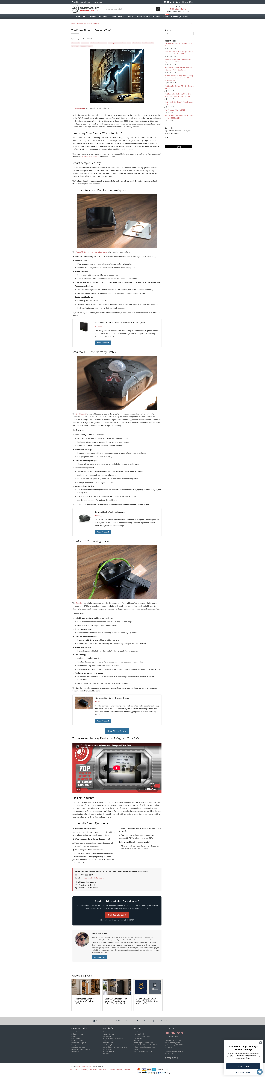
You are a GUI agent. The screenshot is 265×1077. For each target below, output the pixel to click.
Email (167, 137)
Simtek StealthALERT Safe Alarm (110, 512)
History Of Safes (108, 1041)
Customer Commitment (142, 1036)
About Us (137, 1032)
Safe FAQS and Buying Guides (112, 1038)
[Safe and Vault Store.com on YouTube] (165, 2)
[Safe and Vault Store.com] (85, 9)
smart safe (75, 46)
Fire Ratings (106, 1036)
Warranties (75, 1051)
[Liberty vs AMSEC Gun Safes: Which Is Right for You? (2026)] (148, 987)
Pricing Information (78, 1045)
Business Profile (139, 1034)
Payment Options (77, 1041)
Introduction (138, 1038)
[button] (260, 1072)
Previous (187, 23)
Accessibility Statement (123, 1070)
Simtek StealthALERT (147, 43)
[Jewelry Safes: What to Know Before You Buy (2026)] (86, 987)
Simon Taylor (136, 43)
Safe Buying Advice (109, 1045)
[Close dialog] (260, 1042)
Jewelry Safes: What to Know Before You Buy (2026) (84, 1001)
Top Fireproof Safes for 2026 (175, 110)
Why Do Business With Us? (143, 1051)
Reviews (136, 1049)
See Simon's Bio (99, 957)
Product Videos (107, 1043)
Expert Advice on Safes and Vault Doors (88, 23)
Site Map (105, 1054)
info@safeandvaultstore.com (92, 878)
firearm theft (75, 43)
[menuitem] (81, 16)
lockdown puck (102, 43)
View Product (103, 343)
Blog (103, 1032)
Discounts (74, 1036)
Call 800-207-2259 (117, 914)
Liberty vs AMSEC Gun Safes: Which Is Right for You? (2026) (147, 1001)
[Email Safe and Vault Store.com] (175, 1058)
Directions (168, 1047)
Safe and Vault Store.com (84, 1066)
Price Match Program (78, 1043)
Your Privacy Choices (95, 1070)
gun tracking (85, 43)
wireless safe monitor (86, 46)
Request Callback (243, 1072)
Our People (137, 1041)
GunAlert (93, 43)
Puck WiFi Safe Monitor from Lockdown (91, 252)
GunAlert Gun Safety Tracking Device (112, 698)
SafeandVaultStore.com (173, 1041)
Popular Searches (108, 1051)
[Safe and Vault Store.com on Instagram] (168, 2)
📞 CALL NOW (243, 1066)
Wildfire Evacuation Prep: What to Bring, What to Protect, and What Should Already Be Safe (179, 78)
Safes (128, 43)
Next (192, 23)
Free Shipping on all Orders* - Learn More (87, 2)
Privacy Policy (74, 1070)
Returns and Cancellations (80, 1049)
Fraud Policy (75, 1038)
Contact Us (75, 1032)
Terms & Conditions (108, 1070)
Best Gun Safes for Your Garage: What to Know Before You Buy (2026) (116, 1001)
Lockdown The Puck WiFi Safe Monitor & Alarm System (120, 322)
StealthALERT (81, 414)
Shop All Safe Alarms (117, 731)
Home (73, 23)
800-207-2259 (178, 8)
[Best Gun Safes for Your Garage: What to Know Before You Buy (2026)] (117, 987)
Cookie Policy (84, 1070)
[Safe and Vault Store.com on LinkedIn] (171, 2)
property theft (113, 43)
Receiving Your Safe (78, 1047)
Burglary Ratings (108, 1034)
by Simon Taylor (76, 39)
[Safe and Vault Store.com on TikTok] (173, 2)
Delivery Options (77, 1034)
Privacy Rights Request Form (143, 1043)
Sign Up (178, 147)
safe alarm (122, 43)
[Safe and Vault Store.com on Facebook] (162, 2)
